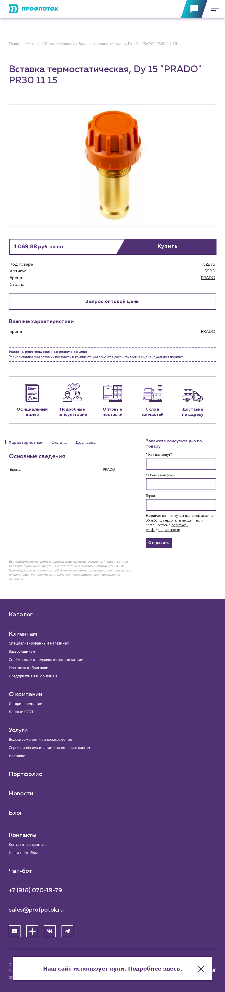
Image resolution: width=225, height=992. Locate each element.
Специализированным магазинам (39, 643)
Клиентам (23, 634)
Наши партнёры (23, 853)
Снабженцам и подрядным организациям (46, 659)
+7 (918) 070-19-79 (35, 890)
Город (150, 496)
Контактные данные (27, 844)
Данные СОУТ (21, 712)
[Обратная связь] (194, 9)
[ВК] (50, 931)
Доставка (17, 756)
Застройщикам (22, 651)
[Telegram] (67, 931)
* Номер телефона (160, 475)
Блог (16, 813)
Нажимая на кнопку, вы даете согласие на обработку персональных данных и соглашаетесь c (179, 523)
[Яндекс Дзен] (32, 931)
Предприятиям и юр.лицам (33, 676)
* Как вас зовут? (159, 455)
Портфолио (25, 774)
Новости (21, 794)
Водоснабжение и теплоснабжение (40, 739)
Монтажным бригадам (28, 668)
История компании (25, 703)
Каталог (21, 615)
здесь (171, 968)
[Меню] (213, 9)
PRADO (208, 278)
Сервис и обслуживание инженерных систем (49, 747)
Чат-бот (20, 871)
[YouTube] (15, 931)
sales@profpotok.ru (36, 910)
